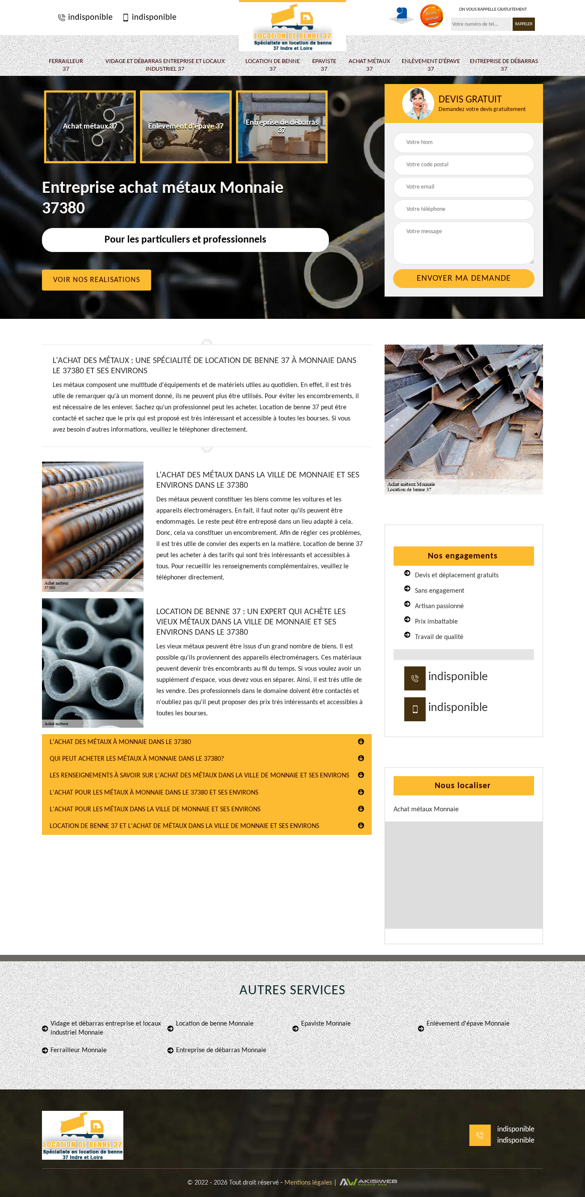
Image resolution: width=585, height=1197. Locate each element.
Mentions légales (308, 1182)
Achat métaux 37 (369, 65)
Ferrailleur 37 (66, 65)
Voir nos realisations (96, 280)
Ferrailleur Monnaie (79, 1050)
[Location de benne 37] (292, 25)
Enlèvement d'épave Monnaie (468, 1023)
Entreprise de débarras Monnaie (221, 1050)
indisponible (89, 17)
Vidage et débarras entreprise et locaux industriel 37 (165, 65)
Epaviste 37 (324, 65)
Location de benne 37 (272, 65)
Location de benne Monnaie (215, 1023)
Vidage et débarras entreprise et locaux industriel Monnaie (106, 1028)
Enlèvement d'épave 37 (431, 65)
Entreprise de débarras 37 (504, 65)
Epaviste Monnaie (326, 1023)
